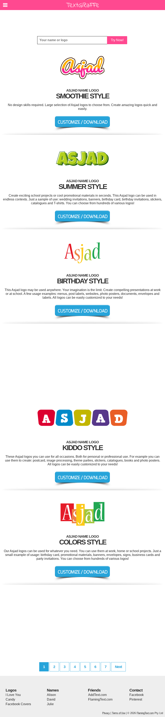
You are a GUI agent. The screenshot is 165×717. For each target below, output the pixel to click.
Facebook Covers (18, 704)
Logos (11, 690)
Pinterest (135, 699)
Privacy (106, 713)
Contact (135, 690)
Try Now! (117, 40)
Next (118, 667)
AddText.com (97, 695)
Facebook (136, 695)
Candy (10, 699)
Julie (50, 704)
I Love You (13, 695)
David (51, 699)
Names (53, 690)
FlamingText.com (100, 699)
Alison (51, 695)
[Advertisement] (83, 20)
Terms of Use (118, 713)
